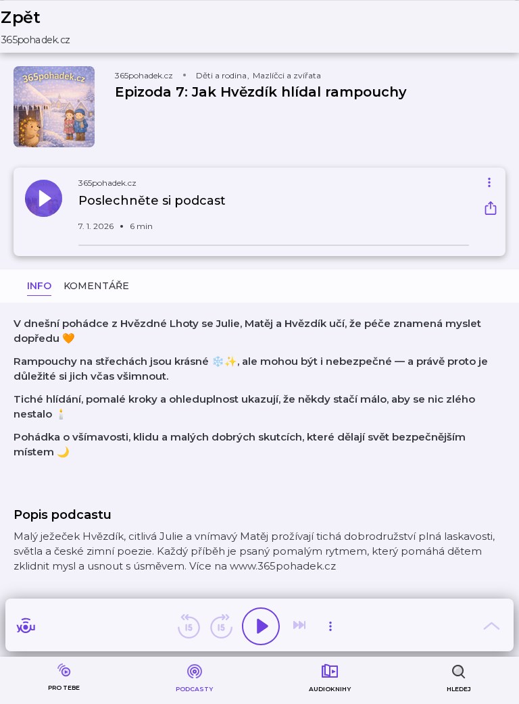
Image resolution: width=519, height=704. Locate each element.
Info (39, 286)
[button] (44, 27)
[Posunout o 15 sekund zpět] (188, 626)
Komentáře (96, 286)
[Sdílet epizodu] (490, 209)
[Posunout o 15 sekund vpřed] (221, 626)
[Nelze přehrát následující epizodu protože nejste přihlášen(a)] (301, 626)
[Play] (261, 626)
